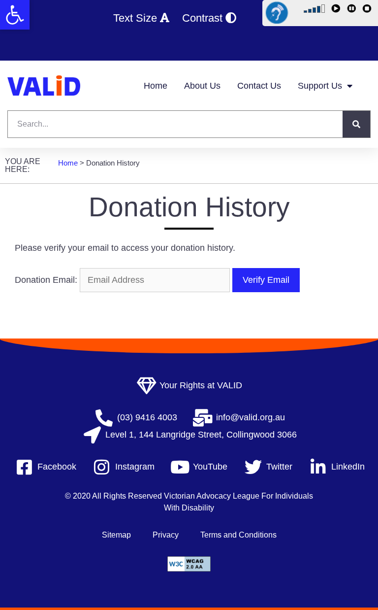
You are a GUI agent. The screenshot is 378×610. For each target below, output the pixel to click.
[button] (15, 15)
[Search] (356, 124)
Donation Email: (46, 280)
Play (337, 10)
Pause (353, 10)
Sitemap (116, 535)
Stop (369, 10)
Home (155, 86)
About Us (202, 86)
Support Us (320, 86)
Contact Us (259, 86)
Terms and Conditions (238, 535)
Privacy (166, 535)
